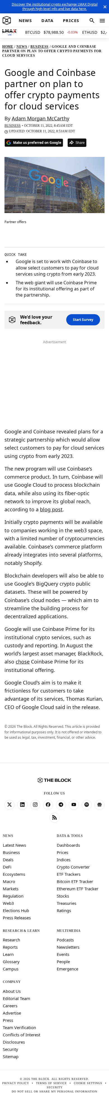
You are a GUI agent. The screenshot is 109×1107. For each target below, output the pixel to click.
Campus (10, 969)
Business (11, 852)
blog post (51, 509)
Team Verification (19, 1027)
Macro (9, 881)
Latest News (14, 845)
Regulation (13, 896)
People (63, 961)
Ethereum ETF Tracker (77, 888)
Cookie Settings (88, 1083)
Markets (10, 888)
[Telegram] (61, 805)
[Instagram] (35, 805)
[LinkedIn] (22, 805)
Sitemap (10, 1056)
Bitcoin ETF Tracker (75, 881)
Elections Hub (16, 910)
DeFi (7, 867)
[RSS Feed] (54, 818)
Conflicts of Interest (21, 1034)
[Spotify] (87, 805)
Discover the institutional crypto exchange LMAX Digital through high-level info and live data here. (55, 6)
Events (63, 954)
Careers (10, 1005)
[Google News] (99, 805)
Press (8, 1020)
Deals (8, 859)
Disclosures (14, 1042)
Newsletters (68, 947)
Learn (8, 954)
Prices (62, 852)
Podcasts (65, 939)
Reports (10, 947)
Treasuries (66, 903)
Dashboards (68, 845)
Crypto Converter (73, 867)
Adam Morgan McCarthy (40, 118)
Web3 (8, 903)
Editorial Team (16, 998)
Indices (63, 859)
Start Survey (83, 319)
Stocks (63, 896)
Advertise (12, 1013)
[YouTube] (74, 805)
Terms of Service (51, 1083)
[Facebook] (48, 805)
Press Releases (17, 917)
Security (10, 1049)
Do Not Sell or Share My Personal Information (54, 1091)
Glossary (11, 961)
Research (11, 939)
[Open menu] (102, 20)
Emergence (67, 969)
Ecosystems (14, 874)
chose (23, 661)
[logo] (6, 20)
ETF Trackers (68, 874)
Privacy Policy (15, 1083)
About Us (12, 991)
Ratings (64, 910)
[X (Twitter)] (9, 805)
